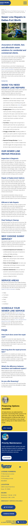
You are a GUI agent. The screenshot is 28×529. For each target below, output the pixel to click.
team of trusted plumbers (7, 69)
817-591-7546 (17, 319)
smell (7, 314)
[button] (25, 3)
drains (19, 105)
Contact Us (4, 81)
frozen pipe (18, 313)
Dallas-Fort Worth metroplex (8, 289)
